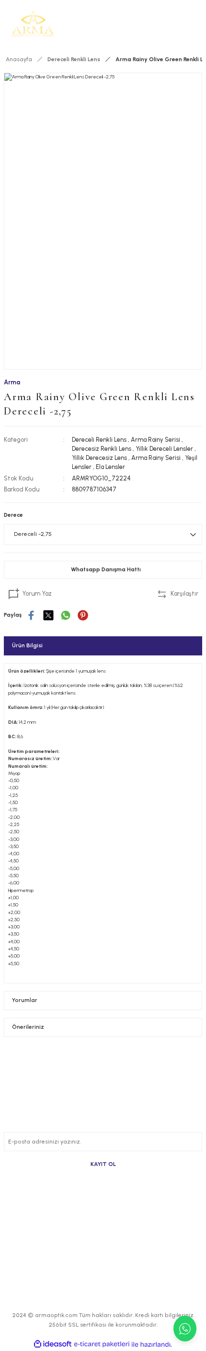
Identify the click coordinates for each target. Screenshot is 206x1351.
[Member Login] (181, 23)
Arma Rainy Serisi (155, 439)
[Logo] (33, 23)
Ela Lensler (110, 466)
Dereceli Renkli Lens (99, 439)
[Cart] (196, 23)
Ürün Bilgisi (27, 645)
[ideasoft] (53, 1344)
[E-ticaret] (102, 1344)
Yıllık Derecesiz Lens (99, 457)
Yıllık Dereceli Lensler (164, 448)
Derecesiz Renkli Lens (101, 448)
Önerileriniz (28, 1027)
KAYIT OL (103, 1164)
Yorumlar (24, 1000)
